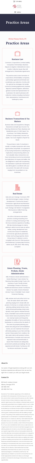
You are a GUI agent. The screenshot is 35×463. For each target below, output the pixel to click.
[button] (17, 12)
